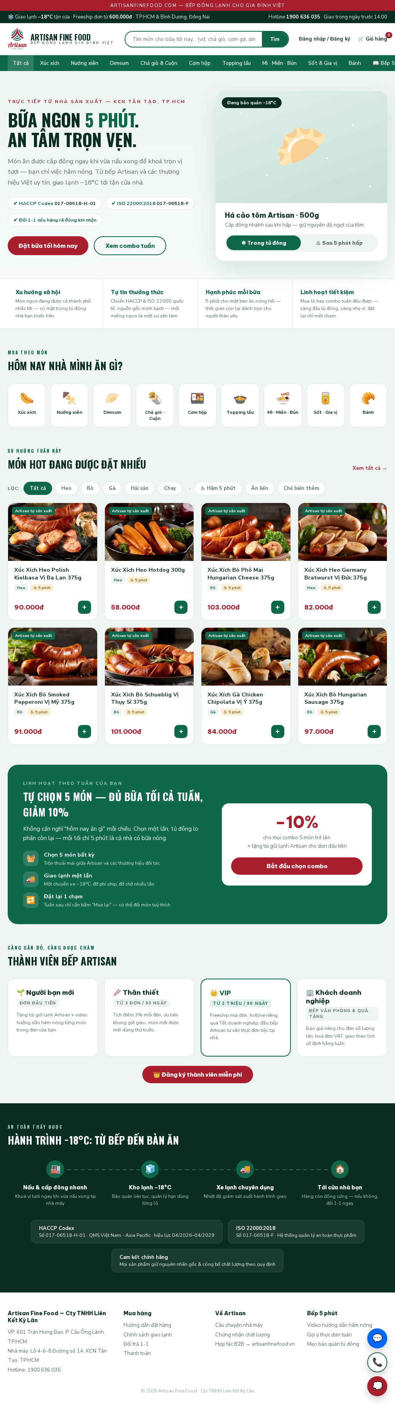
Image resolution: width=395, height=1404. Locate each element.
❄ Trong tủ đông (263, 242)
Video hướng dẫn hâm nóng (339, 1325)
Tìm (275, 39)
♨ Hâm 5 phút (218, 488)
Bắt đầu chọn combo (297, 866)
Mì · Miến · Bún (279, 63)
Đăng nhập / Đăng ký (324, 39)
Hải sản (140, 488)
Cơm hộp (200, 63)
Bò (90, 488)
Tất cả (21, 63)
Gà (112, 488)
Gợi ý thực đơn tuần (329, 1334)
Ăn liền (259, 488)
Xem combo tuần (130, 245)
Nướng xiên (84, 63)
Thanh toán (137, 1353)
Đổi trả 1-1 (136, 1344)
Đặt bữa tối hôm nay (48, 245)
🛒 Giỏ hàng (372, 39)
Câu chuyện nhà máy (239, 1325)
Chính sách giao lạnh (147, 1334)
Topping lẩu (236, 63)
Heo (66, 488)
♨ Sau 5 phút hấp (339, 242)
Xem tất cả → (370, 468)
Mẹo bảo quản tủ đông (333, 1344)
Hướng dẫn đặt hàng (147, 1325)
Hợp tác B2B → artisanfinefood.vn (255, 1344)
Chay (170, 488)
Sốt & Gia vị (322, 63)
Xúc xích (49, 63)
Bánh (355, 63)
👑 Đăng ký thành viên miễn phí (197, 1074)
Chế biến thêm (301, 488)
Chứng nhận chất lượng (242, 1334)
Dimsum (119, 63)
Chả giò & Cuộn (158, 63)
